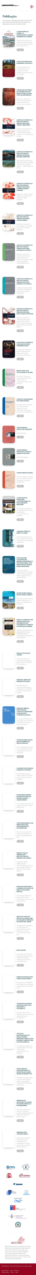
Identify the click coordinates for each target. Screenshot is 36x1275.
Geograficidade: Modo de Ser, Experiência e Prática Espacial (24, 741)
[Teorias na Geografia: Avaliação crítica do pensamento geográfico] (9, 1010)
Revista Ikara (21, 950)
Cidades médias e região (25, 473)
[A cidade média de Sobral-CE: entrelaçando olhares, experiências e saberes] (9, 38)
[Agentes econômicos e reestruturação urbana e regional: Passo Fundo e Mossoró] (9, 315)
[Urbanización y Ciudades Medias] (9, 1139)
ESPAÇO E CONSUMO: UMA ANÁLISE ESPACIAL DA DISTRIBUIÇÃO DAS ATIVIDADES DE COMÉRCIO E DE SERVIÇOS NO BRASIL (25, 623)
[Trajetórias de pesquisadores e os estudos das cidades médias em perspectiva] (9, 1075)
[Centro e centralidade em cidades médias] (9, 406)
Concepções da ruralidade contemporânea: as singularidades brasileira (23, 501)
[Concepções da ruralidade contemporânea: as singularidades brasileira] (9, 504)
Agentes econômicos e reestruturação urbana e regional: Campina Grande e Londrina (24, 187)
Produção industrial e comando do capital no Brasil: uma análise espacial (25, 889)
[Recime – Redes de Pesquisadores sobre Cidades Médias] (10, 5)
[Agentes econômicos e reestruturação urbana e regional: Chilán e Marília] (9, 222)
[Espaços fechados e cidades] (9, 660)
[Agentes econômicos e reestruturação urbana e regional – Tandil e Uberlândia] (9, 126)
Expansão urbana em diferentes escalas (24, 680)
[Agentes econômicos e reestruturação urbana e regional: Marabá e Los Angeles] (9, 285)
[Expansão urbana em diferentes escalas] (9, 686)
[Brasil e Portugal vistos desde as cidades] (9, 377)
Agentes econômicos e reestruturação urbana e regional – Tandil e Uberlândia (24, 122)
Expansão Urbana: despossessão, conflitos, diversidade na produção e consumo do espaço (24, 711)
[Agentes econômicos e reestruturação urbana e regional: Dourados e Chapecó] (9, 252)
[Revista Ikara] (9, 957)
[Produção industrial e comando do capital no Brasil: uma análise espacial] (9, 893)
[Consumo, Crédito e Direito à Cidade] (9, 538)
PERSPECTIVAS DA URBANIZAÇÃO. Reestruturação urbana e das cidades (24, 855)
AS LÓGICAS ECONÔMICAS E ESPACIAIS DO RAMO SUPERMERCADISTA (25, 344)
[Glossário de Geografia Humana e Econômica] (9, 775)
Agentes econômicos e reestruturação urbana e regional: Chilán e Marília (24, 217)
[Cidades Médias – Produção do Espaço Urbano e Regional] (9, 456)
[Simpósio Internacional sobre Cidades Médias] (9, 983)
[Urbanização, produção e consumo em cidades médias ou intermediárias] (9, 1107)
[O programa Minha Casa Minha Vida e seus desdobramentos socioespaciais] (9, 829)
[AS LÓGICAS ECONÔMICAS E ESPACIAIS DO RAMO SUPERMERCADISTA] (9, 349)
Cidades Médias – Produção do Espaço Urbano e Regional (24, 451)
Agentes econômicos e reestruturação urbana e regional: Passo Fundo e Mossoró (25, 311)
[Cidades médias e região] (9, 479)
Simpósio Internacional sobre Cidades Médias (25, 977)
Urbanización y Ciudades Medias (22, 1133)
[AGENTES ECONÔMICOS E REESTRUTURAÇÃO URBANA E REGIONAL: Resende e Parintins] (9, 158)
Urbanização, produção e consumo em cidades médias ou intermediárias (24, 1103)
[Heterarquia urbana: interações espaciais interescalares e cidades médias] (9, 801)
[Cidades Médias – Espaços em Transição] (9, 434)
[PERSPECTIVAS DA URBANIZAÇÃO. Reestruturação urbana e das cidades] (9, 859)
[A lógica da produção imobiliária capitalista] (9, 68)
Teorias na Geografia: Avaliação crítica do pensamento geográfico (24, 1006)
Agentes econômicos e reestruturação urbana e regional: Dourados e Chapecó (24, 247)
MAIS (20, 49)
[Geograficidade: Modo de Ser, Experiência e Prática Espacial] (9, 746)
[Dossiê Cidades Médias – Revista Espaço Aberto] (9, 600)
